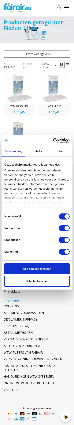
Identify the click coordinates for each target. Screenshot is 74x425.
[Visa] (28, 414)
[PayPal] (16, 414)
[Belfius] (10, 419)
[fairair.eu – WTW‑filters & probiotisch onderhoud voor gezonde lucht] (17, 8)
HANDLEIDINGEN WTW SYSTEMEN (29, 376)
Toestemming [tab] (13, 151)
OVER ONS (11, 306)
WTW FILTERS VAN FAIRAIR (23, 352)
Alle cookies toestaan (37, 268)
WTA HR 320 (54, 106)
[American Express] (22, 419)
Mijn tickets (12, 291)
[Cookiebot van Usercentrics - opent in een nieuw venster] (53, 140)
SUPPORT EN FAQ (16, 326)
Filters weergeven (37, 54)
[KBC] (16, 419)
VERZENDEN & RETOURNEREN (26, 339)
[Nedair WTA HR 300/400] (19, 88)
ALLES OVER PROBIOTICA (22, 346)
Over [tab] (60, 151)
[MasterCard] (22, 414)
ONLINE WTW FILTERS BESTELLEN (29, 383)
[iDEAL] (10, 414)
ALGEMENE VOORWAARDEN (24, 313)
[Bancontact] (40, 414)
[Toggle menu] (66, 8)
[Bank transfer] (52, 414)
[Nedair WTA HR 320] (54, 88)
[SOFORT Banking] (46, 414)
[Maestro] (34, 414)
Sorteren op (27, 65)
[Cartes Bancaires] (34, 419)
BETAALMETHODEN (18, 333)
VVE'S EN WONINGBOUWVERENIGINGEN (33, 359)
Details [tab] (37, 151)
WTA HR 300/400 (19, 106)
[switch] (64, 228)
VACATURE (11, 390)
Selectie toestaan (37, 281)
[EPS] (28, 419)
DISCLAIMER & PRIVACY (20, 319)
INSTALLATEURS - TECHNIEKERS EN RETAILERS (30, 368)
